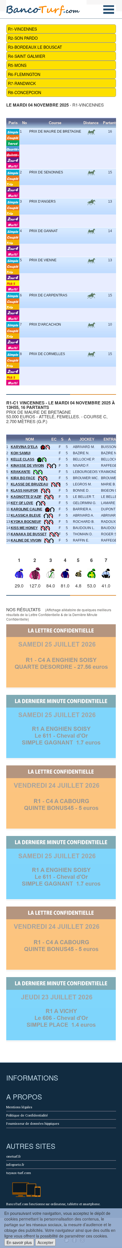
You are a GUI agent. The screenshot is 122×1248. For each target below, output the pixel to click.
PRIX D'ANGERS (42, 201)
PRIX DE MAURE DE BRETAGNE (55, 131)
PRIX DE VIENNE (42, 260)
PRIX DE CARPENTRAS (48, 295)
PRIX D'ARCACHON (45, 324)
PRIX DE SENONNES (46, 172)
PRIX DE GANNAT (43, 231)
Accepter (45, 1242)
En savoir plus (19, 1242)
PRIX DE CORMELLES (47, 354)
